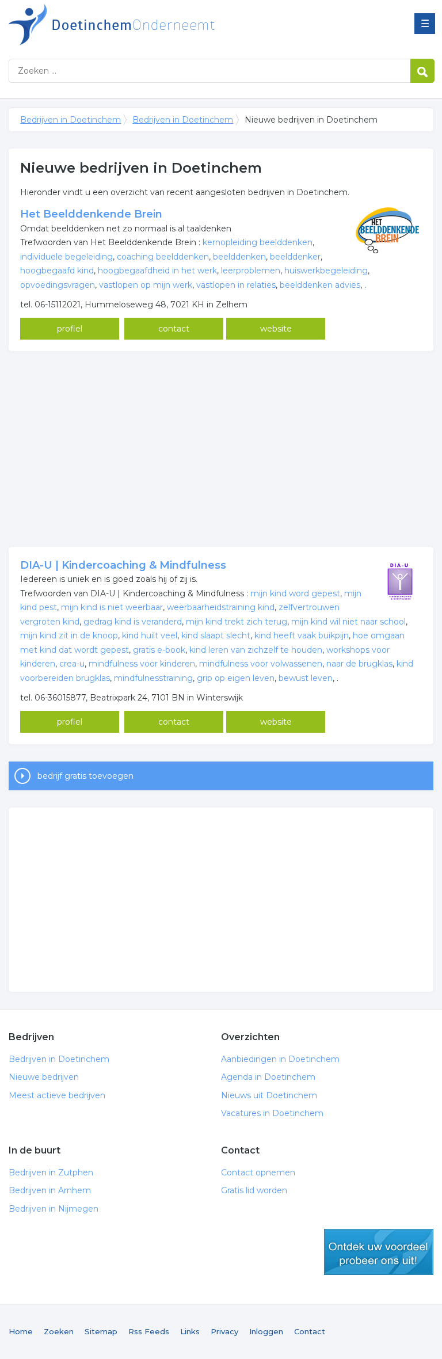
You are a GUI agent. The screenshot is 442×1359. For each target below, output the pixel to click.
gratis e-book (159, 650)
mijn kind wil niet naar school (348, 621)
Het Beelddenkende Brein (91, 214)
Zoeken (59, 1331)
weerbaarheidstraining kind (221, 607)
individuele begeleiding (66, 257)
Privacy (224, 1331)
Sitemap (101, 1331)
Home (21, 1331)
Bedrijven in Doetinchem (152, 24)
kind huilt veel (149, 635)
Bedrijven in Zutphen (51, 1172)
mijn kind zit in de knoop (69, 635)
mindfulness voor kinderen (142, 663)
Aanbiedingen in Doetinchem (280, 1059)
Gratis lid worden (254, 1190)
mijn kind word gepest (295, 593)
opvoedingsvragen (57, 285)
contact (173, 328)
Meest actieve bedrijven (57, 1095)
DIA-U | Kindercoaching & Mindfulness (123, 565)
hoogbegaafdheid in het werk (157, 270)
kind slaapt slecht (215, 635)
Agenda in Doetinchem (268, 1077)
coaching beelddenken (163, 257)
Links (190, 1331)
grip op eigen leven (236, 678)
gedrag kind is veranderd (132, 621)
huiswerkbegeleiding (326, 270)
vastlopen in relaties (236, 285)
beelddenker (295, 257)
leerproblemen (250, 270)
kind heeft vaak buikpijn (301, 635)
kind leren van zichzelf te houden (255, 650)
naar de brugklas (359, 663)
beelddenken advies (320, 285)
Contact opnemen (258, 1172)
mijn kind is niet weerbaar (112, 607)
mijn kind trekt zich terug (236, 621)
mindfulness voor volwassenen (260, 663)
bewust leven (306, 678)
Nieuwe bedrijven (44, 1077)
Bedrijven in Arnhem (50, 1190)
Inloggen (266, 1331)
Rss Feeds (148, 1331)
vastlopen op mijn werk (145, 285)
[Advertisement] (221, 449)
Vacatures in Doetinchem (272, 1113)
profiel (69, 328)
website (276, 328)
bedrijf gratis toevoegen (85, 776)
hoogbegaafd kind (57, 270)
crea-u (72, 663)
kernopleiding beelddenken (258, 242)
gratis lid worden (378, 1252)
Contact (309, 1331)
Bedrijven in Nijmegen (53, 1209)
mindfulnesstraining (153, 678)
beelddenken (239, 257)
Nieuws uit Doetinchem (269, 1095)
